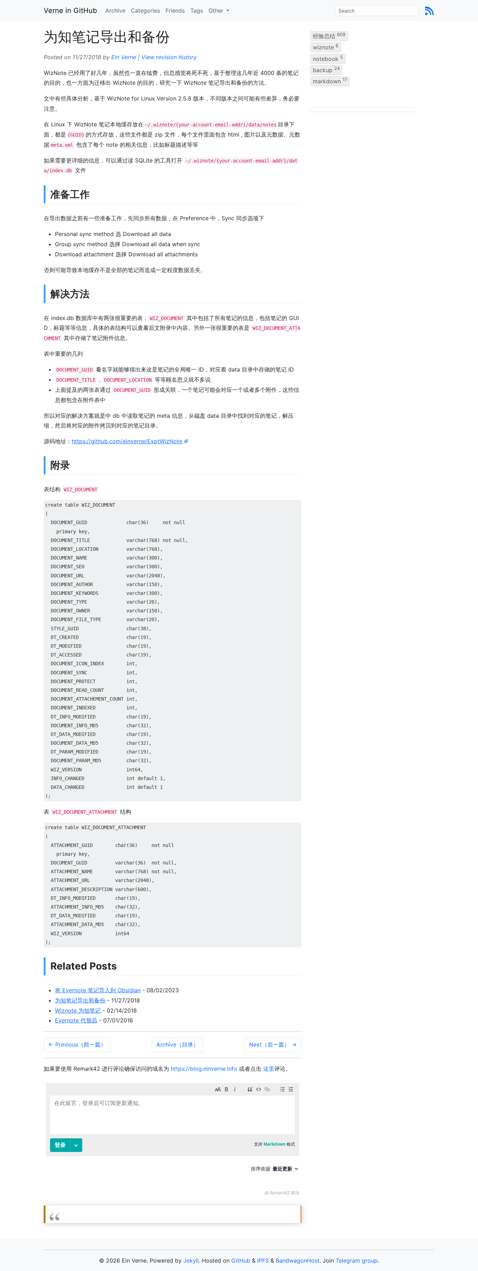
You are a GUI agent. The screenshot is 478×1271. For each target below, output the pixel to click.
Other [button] (217, 10)
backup (326, 70)
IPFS (263, 1260)
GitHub (240, 1260)
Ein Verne (123, 57)
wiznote (325, 47)
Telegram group (357, 1260)
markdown (330, 81)
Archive (115, 10)
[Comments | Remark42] (172, 1140)
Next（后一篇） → (273, 1044)
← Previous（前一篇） (77, 1044)
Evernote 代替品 (76, 1020)
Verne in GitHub (70, 10)
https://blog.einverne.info (204, 1068)
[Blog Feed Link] (429, 10)
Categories (145, 10)
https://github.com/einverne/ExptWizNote (127, 441)
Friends (175, 10)
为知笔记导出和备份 (80, 1000)
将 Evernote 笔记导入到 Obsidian (98, 990)
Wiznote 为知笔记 (78, 1010)
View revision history (169, 57)
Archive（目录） (177, 1044)
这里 (268, 1068)
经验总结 (329, 36)
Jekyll (191, 1260)
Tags (196, 10)
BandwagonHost (297, 1260)
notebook (328, 58)
